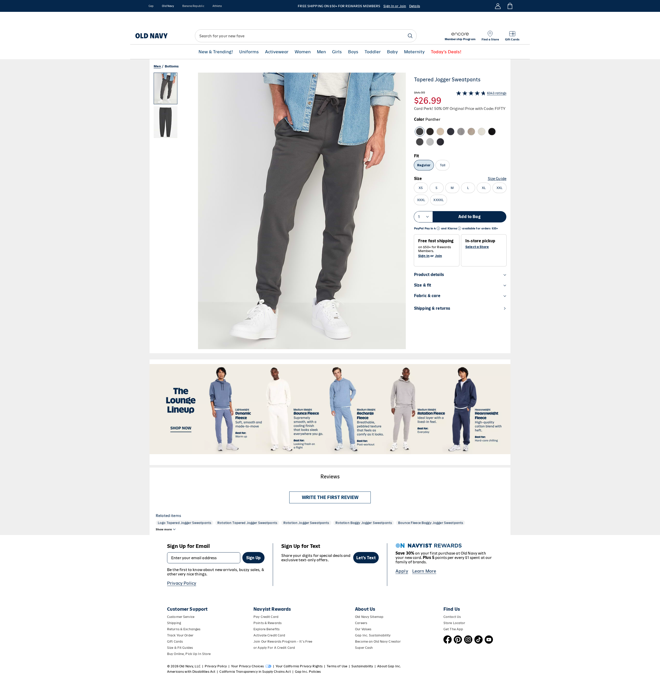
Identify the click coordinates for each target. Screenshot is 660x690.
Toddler (373, 52)
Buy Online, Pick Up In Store (189, 654)
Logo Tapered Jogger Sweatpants (184, 523)
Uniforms (249, 52)
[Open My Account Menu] (498, 6)
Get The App (453, 629)
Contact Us (452, 617)
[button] (280, 213)
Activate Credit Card (269, 635)
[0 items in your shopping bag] (509, 6)
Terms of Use (337, 666)
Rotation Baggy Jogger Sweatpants (363, 523)
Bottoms (172, 66)
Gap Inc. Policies (308, 672)
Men (321, 52)
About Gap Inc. (389, 666)
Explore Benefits (266, 629)
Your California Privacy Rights (299, 666)
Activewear (276, 52)
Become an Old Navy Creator (378, 641)
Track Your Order (180, 635)
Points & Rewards (267, 623)
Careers (361, 623)
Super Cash (364, 648)
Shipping (174, 623)
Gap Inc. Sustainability (373, 635)
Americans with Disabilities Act (191, 672)
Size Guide (497, 178)
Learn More (424, 571)
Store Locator (454, 623)
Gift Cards (175, 641)
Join (438, 256)
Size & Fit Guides (180, 648)
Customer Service (180, 617)
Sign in (424, 256)
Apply (401, 571)
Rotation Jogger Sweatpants (306, 523)
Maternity (414, 52)
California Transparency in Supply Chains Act (255, 672)
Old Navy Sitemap (369, 617)
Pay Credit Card (265, 617)
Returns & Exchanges (183, 629)
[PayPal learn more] (438, 228)
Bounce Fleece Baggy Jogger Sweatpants (430, 523)
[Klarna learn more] (459, 228)
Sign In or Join (394, 6)
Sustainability (362, 666)
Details (414, 6)
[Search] (410, 36)
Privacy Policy (181, 583)
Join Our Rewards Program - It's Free (282, 641)
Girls (337, 52)
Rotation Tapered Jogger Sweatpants (247, 523)
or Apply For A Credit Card (274, 648)
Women (303, 52)
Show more (164, 529)
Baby (392, 52)
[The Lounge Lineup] (330, 409)
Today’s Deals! (446, 52)
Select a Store (477, 247)
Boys (353, 52)
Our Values (363, 629)
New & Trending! (216, 52)
